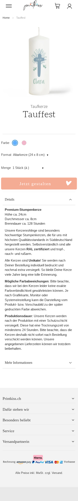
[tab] (39, 199)
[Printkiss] (33, 2)
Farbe (5, 143)
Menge (6, 168)
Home (6, 17)
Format (6, 155)
